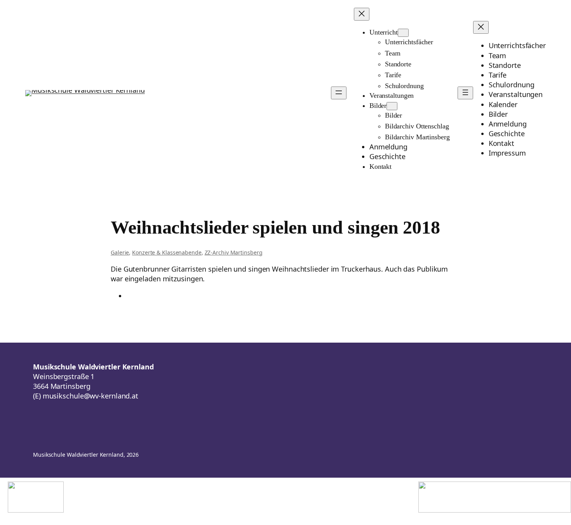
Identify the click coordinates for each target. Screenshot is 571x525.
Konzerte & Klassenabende (167, 252)
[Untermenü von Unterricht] (403, 33)
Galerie (120, 252)
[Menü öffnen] (338, 93)
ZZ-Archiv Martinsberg (234, 252)
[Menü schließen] (361, 14)
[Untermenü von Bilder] (391, 106)
